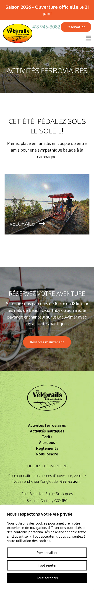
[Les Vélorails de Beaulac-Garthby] (17, 44)
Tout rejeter (47, 565)
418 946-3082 (46, 27)
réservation (69, 481)
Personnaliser (47, 552)
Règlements (47, 448)
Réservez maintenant (47, 342)
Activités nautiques (47, 431)
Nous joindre (47, 454)
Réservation (76, 27)
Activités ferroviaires (47, 425)
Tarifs (47, 437)
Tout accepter (47, 578)
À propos (47, 442)
